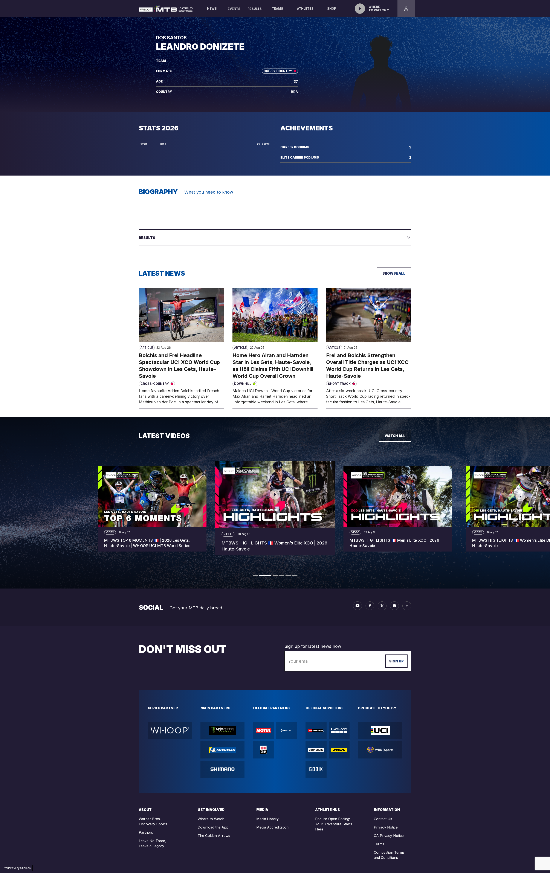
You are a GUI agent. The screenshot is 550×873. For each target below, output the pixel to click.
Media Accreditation (272, 827)
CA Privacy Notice (389, 835)
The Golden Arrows (214, 835)
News (212, 8)
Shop (331, 8)
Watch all (395, 436)
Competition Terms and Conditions (389, 855)
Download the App (213, 827)
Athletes (305, 8)
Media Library (267, 819)
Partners (146, 832)
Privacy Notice (386, 827)
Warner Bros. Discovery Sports (153, 821)
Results (255, 9)
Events (234, 9)
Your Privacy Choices (17, 868)
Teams (277, 8)
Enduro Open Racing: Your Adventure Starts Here (333, 824)
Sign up (396, 661)
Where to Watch (211, 819)
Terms (379, 844)
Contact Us (383, 819)
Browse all (393, 273)
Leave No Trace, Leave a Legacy (152, 843)
